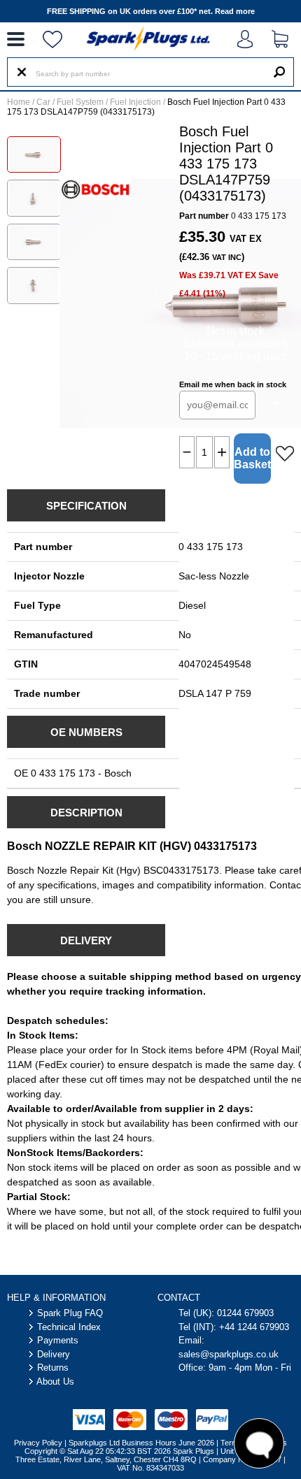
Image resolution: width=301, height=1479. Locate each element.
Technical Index (69, 1327)
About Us (55, 1381)
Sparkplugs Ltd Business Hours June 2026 (141, 1442)
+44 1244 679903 (254, 1327)
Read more (235, 11)
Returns (53, 1367)
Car (43, 102)
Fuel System (80, 102)
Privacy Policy (38, 1442)
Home (18, 102)
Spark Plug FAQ (70, 1313)
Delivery (53, 1354)
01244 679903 (245, 1313)
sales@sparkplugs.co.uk (228, 1354)
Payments (57, 1340)
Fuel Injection (135, 102)
